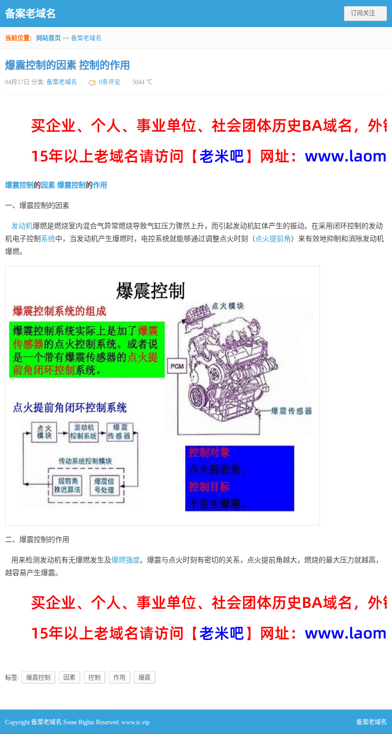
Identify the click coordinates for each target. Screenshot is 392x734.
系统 (48, 239)
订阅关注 (363, 13)
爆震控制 (19, 185)
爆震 (64, 185)
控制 (78, 185)
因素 (48, 185)
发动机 (22, 226)
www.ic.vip (135, 722)
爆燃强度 (125, 560)
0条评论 (109, 82)
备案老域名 (30, 13)
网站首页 (48, 38)
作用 (100, 185)
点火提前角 (273, 239)
